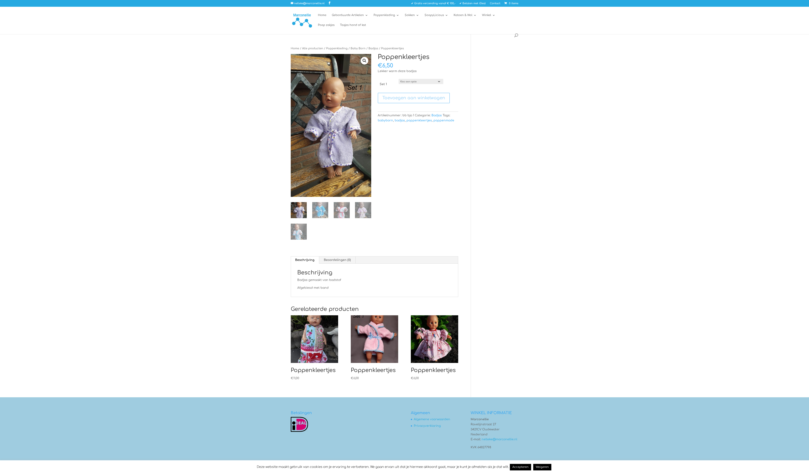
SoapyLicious (434, 15)
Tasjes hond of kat (353, 25)
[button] (364, 60)
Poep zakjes (326, 25)
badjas (400, 120)
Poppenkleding (384, 15)
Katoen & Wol (463, 15)
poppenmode (443, 120)
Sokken (410, 15)
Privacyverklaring (427, 425)
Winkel (486, 15)
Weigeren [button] (542, 467)
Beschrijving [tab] (304, 260)
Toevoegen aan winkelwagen (413, 97)
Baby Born (358, 48)
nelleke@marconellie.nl (499, 439)
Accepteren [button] (520, 467)
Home (322, 15)
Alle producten (312, 48)
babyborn (385, 120)
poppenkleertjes (419, 120)
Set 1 (383, 84)
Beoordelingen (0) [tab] (337, 260)
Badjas (373, 48)
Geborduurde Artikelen (348, 15)
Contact (495, 3)
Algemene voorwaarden (432, 419)
